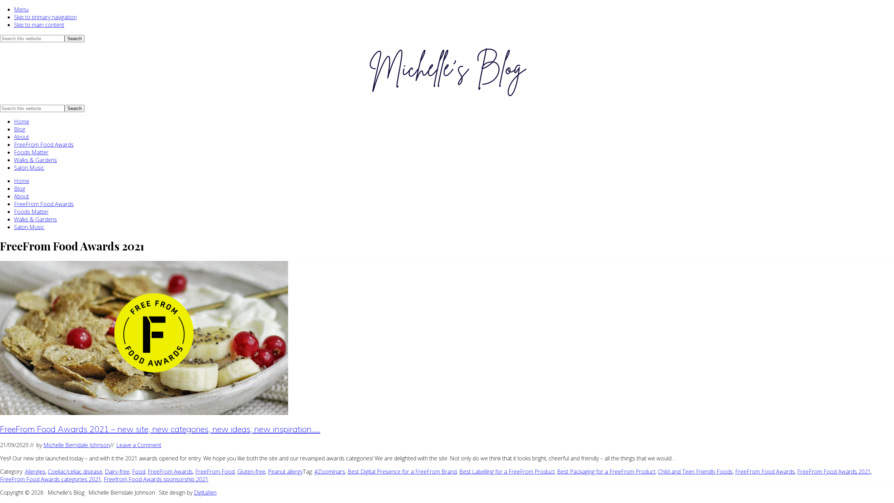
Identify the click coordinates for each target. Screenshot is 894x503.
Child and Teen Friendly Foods (695, 471)
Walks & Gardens (35, 160)
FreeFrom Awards (170, 471)
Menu (21, 9)
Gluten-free (251, 471)
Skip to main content (39, 25)
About (21, 137)
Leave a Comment (138, 445)
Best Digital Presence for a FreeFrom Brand (402, 471)
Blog (19, 129)
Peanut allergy (285, 471)
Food (138, 471)
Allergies (35, 471)
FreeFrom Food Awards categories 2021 (50, 479)
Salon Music (29, 168)
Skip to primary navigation (45, 17)
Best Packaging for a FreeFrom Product (606, 471)
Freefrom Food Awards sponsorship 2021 (156, 479)
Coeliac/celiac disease (75, 471)
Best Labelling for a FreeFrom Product (507, 471)
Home (21, 121)
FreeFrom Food (215, 471)
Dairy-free (117, 471)
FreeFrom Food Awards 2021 (834, 471)
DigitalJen (205, 492)
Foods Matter (31, 152)
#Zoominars (329, 471)
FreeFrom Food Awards (44, 144)
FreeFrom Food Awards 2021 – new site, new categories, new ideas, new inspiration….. (160, 429)
